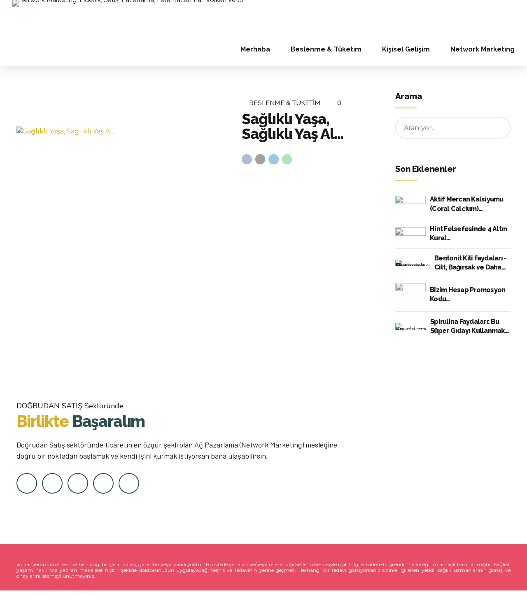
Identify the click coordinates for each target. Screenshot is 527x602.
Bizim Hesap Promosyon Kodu (467, 294)
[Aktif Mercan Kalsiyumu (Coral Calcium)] (410, 204)
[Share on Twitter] (260, 159)
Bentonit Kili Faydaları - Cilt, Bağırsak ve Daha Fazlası (470, 263)
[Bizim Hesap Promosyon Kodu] (410, 294)
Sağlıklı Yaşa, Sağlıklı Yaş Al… (292, 126)
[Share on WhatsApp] (287, 159)
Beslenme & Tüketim (326, 49)
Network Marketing (482, 49)
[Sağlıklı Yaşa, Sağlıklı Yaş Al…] (122, 131)
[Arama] (512, 16)
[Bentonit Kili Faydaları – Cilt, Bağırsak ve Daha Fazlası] (412, 263)
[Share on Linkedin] (273, 159)
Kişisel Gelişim (406, 49)
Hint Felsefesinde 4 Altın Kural (468, 233)
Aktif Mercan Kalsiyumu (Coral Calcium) (467, 203)
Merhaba (255, 49)
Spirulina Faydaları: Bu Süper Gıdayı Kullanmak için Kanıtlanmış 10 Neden (470, 327)
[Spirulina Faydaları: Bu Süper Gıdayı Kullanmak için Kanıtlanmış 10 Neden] (410, 326)
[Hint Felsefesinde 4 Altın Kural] (410, 233)
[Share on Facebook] (247, 159)
